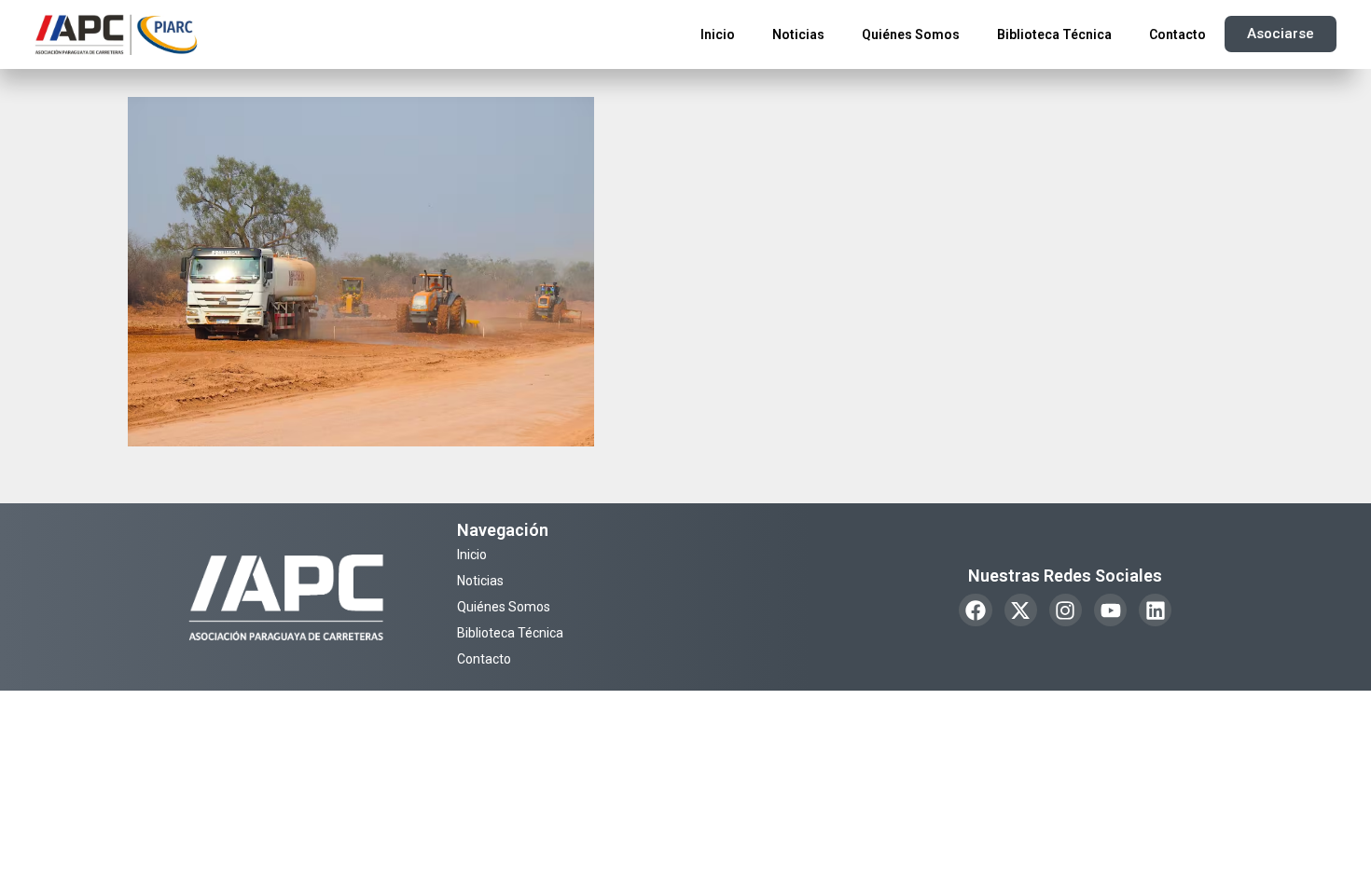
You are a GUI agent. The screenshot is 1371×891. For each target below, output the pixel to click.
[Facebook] (975, 610)
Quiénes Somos (911, 34)
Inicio (717, 34)
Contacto (1177, 34)
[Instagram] (1065, 610)
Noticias (798, 34)
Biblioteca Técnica (1054, 34)
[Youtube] (1110, 610)
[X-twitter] (1020, 610)
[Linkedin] (1155, 610)
